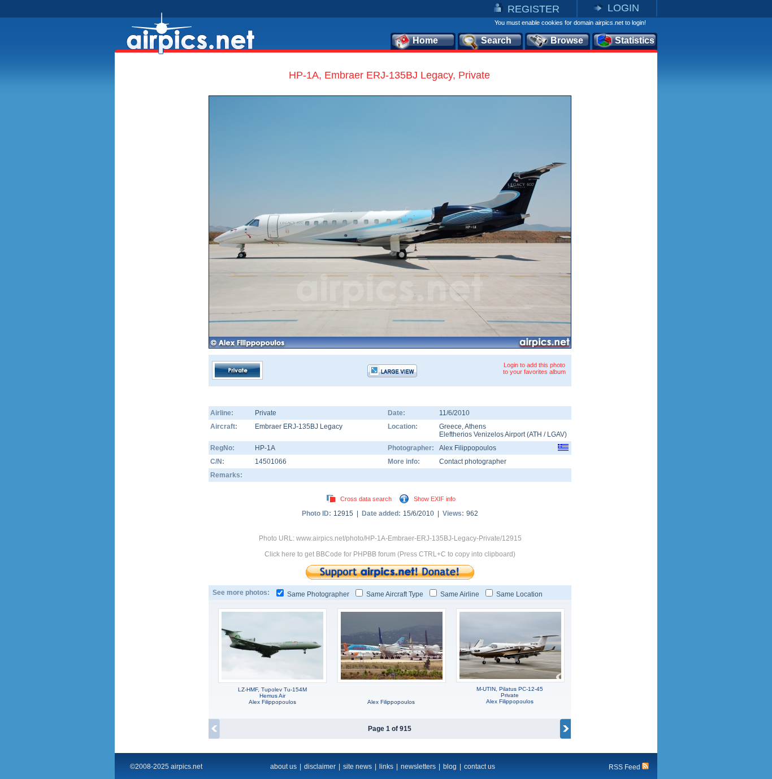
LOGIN (623, 8)
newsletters (418, 767)
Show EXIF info (435, 498)
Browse (566, 40)
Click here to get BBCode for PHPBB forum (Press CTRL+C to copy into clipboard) (389, 554)
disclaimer (320, 767)
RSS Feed (625, 767)
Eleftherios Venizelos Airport (482, 434)
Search (496, 40)
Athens (475, 426)
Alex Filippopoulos (467, 448)
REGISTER (534, 9)
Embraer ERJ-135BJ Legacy (298, 426)
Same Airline (460, 594)
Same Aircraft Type (395, 594)
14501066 (271, 461)
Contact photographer (472, 461)
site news (357, 767)
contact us (479, 767)
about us (283, 767)
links (386, 767)
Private (265, 413)
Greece (450, 426)
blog (450, 767)
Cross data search (366, 498)
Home (425, 40)
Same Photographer (318, 594)
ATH (535, 434)
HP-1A (265, 448)
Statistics (634, 40)
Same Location (519, 594)
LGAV (556, 434)
